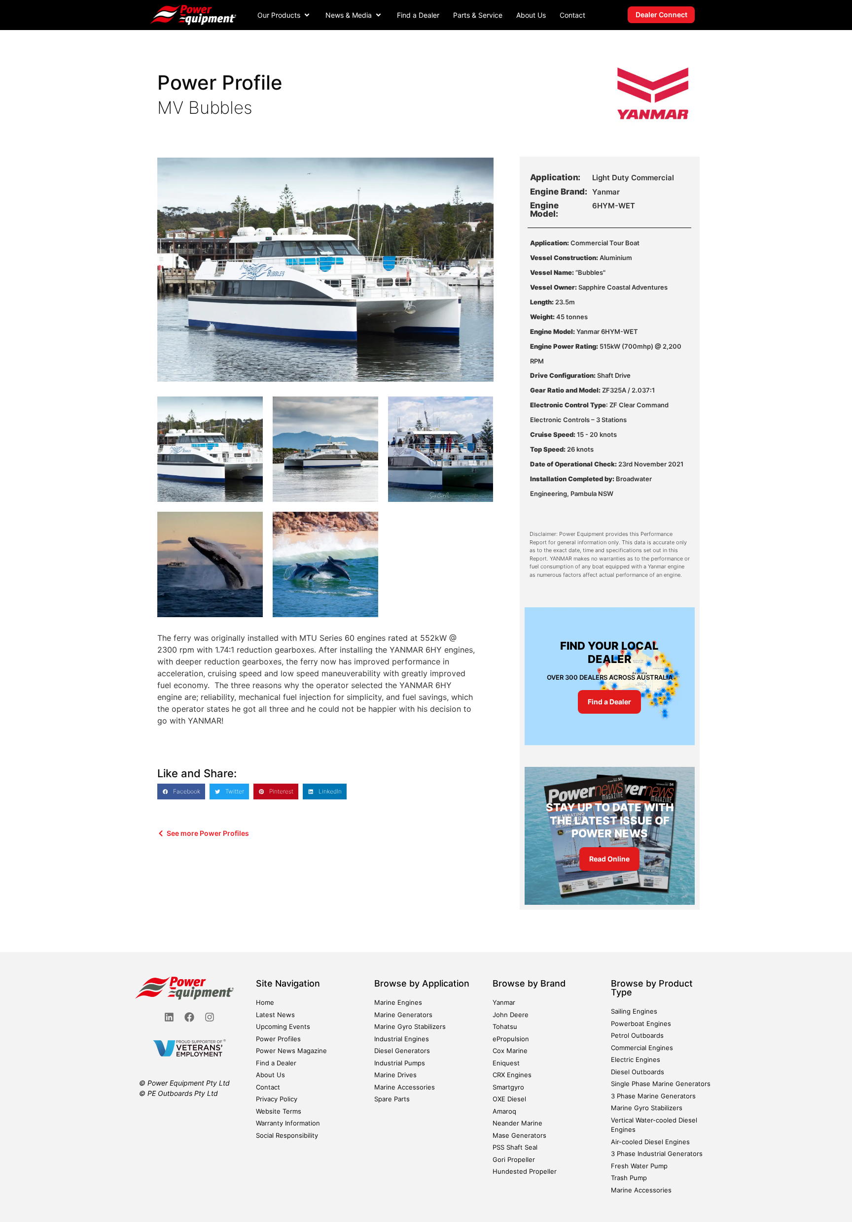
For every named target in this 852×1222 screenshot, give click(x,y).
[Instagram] (209, 1017)
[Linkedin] (169, 1017)
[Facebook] (189, 1017)
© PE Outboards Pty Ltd (178, 1093)
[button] (284, 15)
